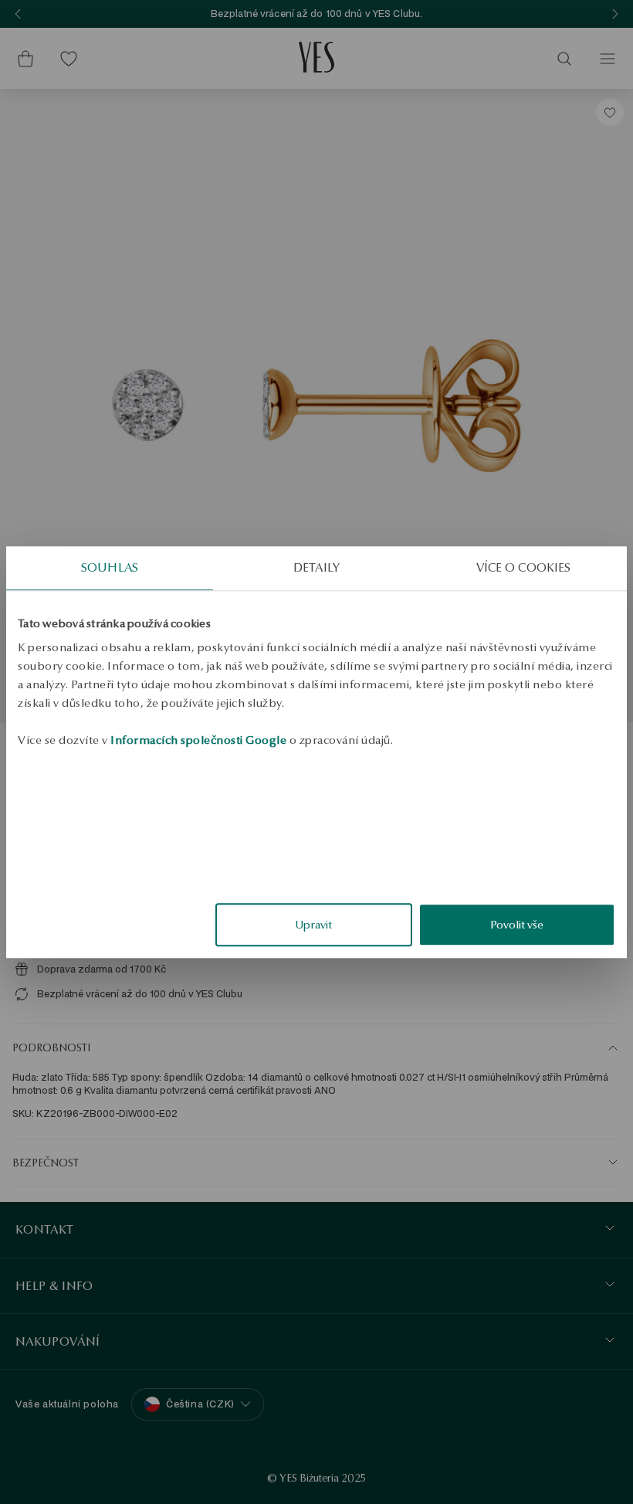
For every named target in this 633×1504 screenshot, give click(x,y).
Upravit (313, 925)
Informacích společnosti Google (198, 740)
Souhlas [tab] (109, 567)
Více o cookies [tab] (523, 567)
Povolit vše (516, 925)
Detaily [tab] (316, 567)
